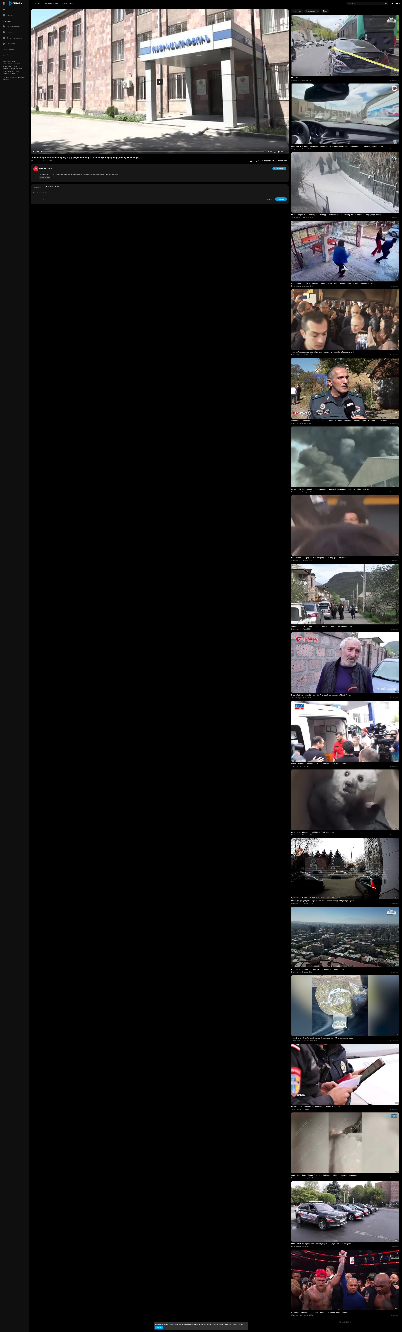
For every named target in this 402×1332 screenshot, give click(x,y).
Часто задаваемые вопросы (11, 64)
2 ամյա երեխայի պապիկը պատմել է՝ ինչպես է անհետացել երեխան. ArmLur (321, 695)
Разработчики (7, 74)
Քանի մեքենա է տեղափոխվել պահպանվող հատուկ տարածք (315, 1106)
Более (71, 3)
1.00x (271, 151)
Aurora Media (45, 169)
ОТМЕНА (269, 199)
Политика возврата (9, 61)
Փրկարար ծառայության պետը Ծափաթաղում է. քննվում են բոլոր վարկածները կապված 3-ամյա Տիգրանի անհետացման (339, 420)
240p (281, 143)
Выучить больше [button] (237, 1325)
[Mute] (279, 152)
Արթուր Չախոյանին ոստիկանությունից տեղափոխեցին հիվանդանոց (318, 763)
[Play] (34, 152)
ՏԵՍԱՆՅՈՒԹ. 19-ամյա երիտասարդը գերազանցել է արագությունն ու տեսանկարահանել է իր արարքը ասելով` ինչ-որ (337, 146)
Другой (64, 3)
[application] (160, 81)
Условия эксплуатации (10, 66)
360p (282, 151)
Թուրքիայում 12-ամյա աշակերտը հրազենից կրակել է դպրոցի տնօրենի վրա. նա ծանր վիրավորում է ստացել (334, 283)
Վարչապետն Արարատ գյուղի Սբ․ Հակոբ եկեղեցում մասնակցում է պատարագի (322, 352)
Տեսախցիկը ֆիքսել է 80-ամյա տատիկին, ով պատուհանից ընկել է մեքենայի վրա (323, 901)
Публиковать (281, 199)
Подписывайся (279, 169)
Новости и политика (52, 3)
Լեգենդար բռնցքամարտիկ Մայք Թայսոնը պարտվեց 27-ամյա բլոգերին (319, 1312)
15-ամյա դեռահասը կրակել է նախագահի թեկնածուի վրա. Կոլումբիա (318, 558)
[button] (398, 3)
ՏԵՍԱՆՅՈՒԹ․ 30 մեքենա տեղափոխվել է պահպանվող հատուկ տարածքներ (321, 1244)
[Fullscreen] (286, 152)
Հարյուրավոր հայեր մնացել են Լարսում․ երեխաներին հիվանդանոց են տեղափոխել (324, 1175)
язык (13, 74)
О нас (4, 71)
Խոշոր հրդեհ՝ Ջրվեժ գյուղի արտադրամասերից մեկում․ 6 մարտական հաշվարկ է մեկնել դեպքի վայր (330, 489)
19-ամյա (294, 77)
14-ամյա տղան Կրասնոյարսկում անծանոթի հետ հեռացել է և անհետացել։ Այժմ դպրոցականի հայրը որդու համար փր (337, 215)
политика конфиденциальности (12, 69)
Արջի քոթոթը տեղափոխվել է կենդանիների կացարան (312, 832)
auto (281, 146)
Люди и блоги (37, 3)
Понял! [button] (159, 1327)
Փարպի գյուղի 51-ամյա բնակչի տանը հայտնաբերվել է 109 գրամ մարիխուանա (322, 1038)
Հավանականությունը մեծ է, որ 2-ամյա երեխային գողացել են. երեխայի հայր (321, 626)
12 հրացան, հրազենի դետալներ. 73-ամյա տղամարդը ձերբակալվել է (318, 969)
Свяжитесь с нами (13, 71)
